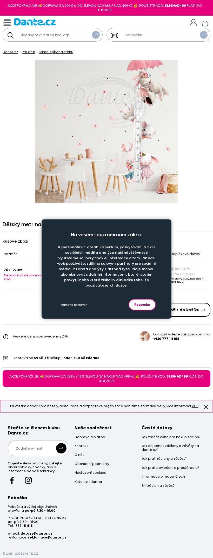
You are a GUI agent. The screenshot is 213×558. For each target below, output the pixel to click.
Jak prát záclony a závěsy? (164, 459)
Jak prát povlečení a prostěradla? (170, 468)
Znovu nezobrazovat (206, 407)
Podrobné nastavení (74, 305)
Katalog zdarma (88, 482)
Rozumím (142, 304)
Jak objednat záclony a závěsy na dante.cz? (170, 448)
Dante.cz (10, 52)
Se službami (185, 274)
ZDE (195, 406)
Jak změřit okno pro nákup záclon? (171, 437)
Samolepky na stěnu (56, 52)
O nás (79, 455)
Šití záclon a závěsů (158, 486)
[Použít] (204, 35)
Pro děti (28, 52)
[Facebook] (12, 478)
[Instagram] (28, 478)
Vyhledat (96, 35)
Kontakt (81, 446)
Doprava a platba (90, 437)
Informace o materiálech (163, 477)
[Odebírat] (61, 448)
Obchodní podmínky (92, 464)
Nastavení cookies (90, 473)
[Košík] (205, 23)
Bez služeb (184, 269)
